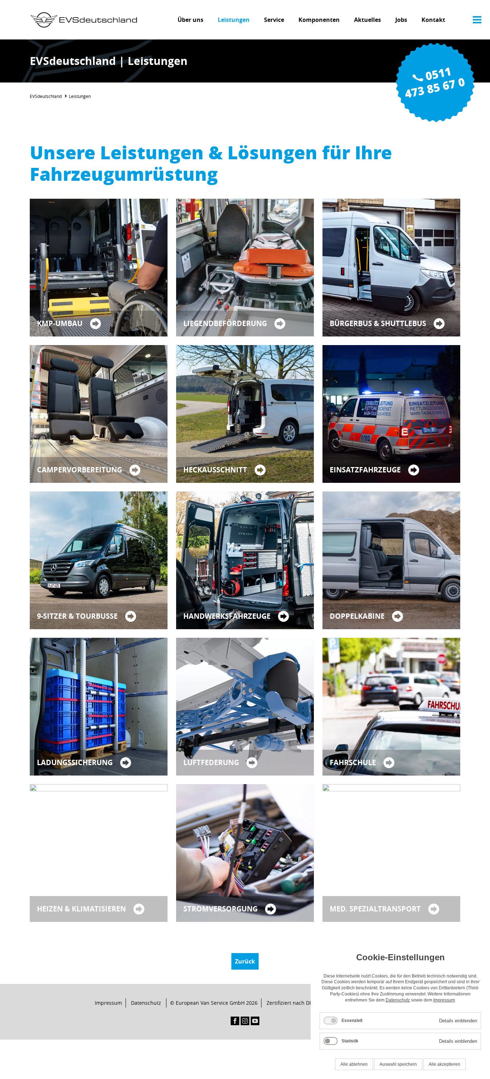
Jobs (401, 20)
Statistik (349, 1040)
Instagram (245, 1021)
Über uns (190, 20)
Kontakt (433, 20)
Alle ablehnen (354, 1064)
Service (274, 20)
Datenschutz (146, 1002)
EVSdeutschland (46, 96)
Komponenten (319, 20)
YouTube (255, 1021)
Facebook (235, 1021)
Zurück (245, 961)
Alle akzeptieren (444, 1064)
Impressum (108, 1002)
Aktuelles (367, 20)
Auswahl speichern (398, 1064)
